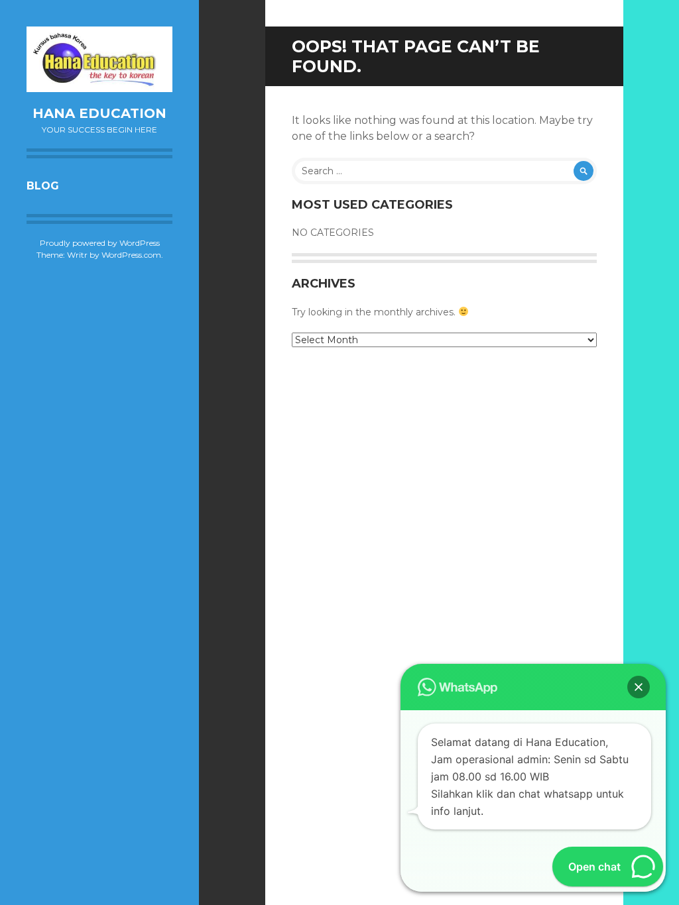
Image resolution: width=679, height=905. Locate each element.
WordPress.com (131, 255)
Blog (43, 186)
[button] (638, 687)
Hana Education (99, 113)
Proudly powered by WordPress (100, 243)
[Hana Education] (99, 59)
